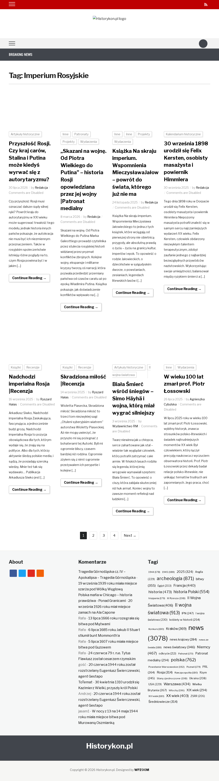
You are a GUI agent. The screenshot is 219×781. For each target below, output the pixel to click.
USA (155, 684)
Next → (130, 535)
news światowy (179, 647)
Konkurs (156, 629)
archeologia (175, 578)
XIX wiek (196, 690)
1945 (168, 571)
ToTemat (85, 682)
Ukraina (197, 678)
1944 (154, 571)
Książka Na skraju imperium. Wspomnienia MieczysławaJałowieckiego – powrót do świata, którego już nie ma (145, 172)
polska (183, 659)
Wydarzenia (88, 141)
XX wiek (177, 696)
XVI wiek (156, 696)
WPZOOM (141, 770)
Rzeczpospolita (186, 672)
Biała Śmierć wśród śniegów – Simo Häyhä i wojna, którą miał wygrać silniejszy (133, 398)
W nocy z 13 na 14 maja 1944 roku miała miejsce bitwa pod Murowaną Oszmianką (108, 717)
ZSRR (198, 696)
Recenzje (33, 367)
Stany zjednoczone (172, 678)
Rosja (165, 672)
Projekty (68, 141)
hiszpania (156, 598)
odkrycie (167, 653)
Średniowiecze (163, 702)
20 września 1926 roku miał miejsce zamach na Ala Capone (105, 606)
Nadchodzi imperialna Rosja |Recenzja (29, 384)
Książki (16, 367)
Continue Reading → (29, 278)
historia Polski (191, 591)
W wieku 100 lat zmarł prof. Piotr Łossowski (184, 384)
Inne (65, 134)
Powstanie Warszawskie (166, 666)
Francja (184, 585)
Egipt (165, 585)
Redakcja (41, 187)
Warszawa (177, 684)
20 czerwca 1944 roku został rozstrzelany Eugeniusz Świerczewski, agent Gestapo (109, 670)
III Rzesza (176, 598)
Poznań (193, 666)
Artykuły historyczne (25, 134)
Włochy (177, 690)
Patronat (185, 653)
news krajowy (183, 639)
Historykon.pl (109, 745)
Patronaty (81, 134)
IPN (188, 613)
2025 (185, 572)
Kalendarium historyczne (183, 134)
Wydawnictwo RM (125, 426)
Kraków (176, 629)
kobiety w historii (184, 619)
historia (160, 591)
